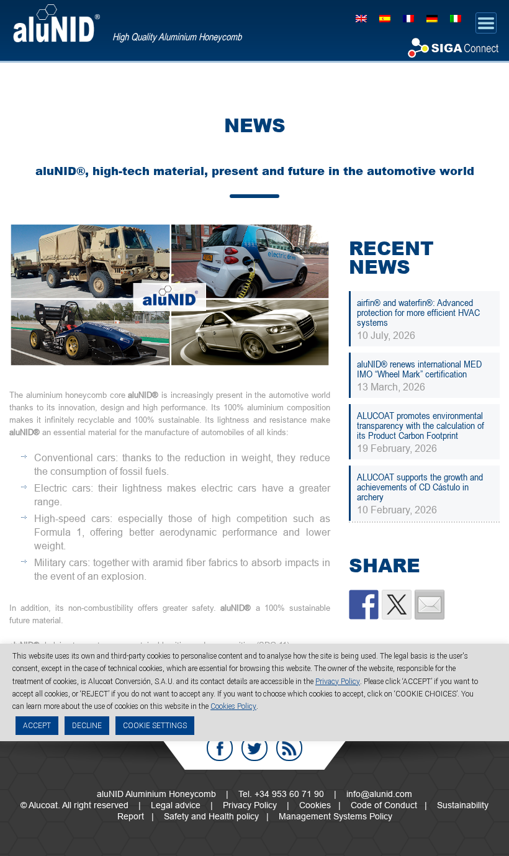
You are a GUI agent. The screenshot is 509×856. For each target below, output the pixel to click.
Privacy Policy (250, 805)
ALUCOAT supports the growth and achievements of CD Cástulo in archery (420, 487)
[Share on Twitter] (397, 604)
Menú (486, 23)
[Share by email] (429, 604)
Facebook (220, 748)
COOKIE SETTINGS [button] (155, 725)
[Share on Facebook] (364, 604)
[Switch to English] (361, 17)
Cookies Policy (233, 706)
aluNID (56, 23)
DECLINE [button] (87, 725)
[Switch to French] (408, 17)
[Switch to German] (432, 17)
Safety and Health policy (211, 816)
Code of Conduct (384, 805)
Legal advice (175, 805)
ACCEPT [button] (37, 725)
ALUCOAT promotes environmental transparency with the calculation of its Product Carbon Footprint (420, 425)
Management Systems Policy (335, 816)
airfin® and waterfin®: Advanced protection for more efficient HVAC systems (418, 312)
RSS (289, 748)
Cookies (315, 805)
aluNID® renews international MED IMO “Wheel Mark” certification (419, 369)
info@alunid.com (379, 794)
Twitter (254, 748)
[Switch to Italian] (455, 17)
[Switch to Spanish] (385, 17)
